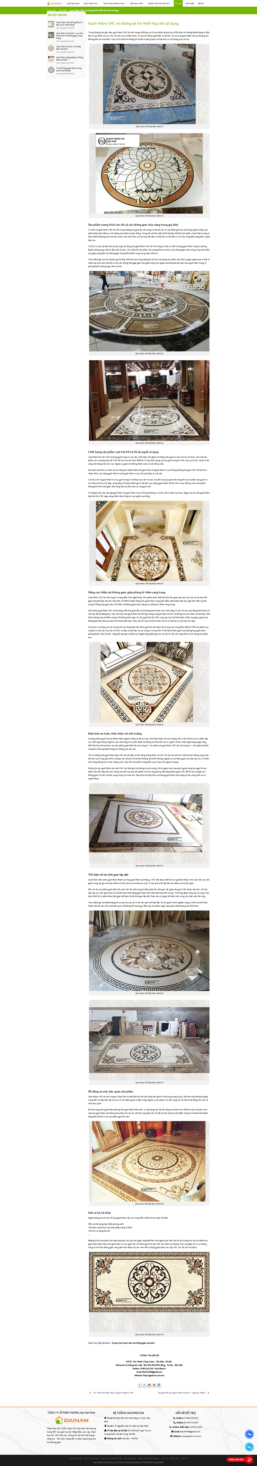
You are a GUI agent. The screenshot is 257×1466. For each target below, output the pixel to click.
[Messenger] (249, 1434)
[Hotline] (249, 1460)
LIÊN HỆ (201, 3)
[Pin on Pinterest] (154, 1384)
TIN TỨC (178, 3)
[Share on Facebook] (139, 1384)
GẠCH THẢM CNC (90, 3)
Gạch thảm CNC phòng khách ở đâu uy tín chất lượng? (69, 23)
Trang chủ (51, 10)
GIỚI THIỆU (189, 3)
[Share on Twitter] (144, 1384)
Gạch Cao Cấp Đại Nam (99, 1343)
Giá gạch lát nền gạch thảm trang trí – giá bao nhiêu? (182, 1392)
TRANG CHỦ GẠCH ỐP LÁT (158, 3)
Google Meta (158, 1462)
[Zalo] (249, 1447)
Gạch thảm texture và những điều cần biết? (68, 47)
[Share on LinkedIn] (159, 1384)
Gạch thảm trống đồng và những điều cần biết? (69, 58)
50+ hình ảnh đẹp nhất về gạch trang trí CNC (113, 1392)
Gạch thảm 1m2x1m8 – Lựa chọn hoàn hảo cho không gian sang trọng (69, 35)
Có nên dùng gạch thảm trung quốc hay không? (68, 69)
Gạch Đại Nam (73, 3)
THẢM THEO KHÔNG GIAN (113, 3)
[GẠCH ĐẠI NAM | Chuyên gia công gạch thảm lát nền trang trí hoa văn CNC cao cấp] (54, 3)
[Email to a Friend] (149, 1384)
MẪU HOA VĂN (136, 3)
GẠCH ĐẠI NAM (76, 1458)
